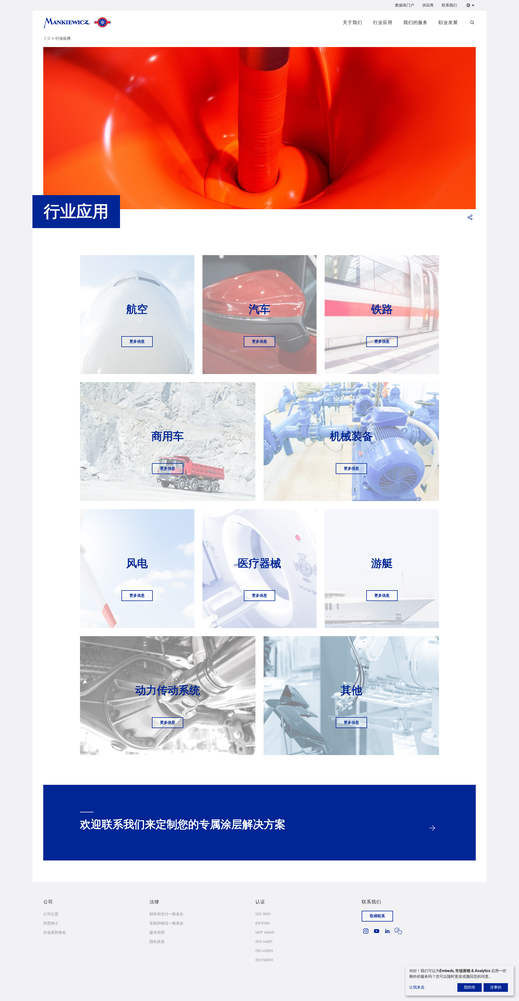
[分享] (470, 217)
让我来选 (416, 987)
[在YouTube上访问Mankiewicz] (376, 931)
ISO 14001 (263, 941)
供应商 (428, 5)
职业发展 (448, 22)
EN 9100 (262, 923)
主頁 (47, 38)
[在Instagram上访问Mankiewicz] (366, 931)
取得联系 (377, 916)
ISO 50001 (264, 960)
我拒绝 (469, 987)
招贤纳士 (50, 923)
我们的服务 (415, 22)
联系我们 (449, 5)
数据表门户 (404, 5)
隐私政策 (157, 941)
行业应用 (382, 22)
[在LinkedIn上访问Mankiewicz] (387, 931)
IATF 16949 (264, 932)
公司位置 (50, 914)
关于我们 (352, 22)
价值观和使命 (54, 932)
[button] (469, 5)
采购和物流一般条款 (166, 923)
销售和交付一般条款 (166, 914)
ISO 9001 (263, 914)
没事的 (495, 987)
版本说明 (157, 932)
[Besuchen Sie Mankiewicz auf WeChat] (398, 931)
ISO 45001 (264, 951)
